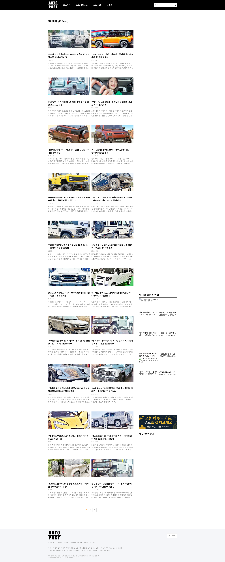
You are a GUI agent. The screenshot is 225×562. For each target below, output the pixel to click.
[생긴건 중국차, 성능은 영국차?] (112, 478)
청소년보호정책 (82, 542)
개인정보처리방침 (70, 542)
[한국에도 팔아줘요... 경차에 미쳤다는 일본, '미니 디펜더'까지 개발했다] (112, 287)
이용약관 (59, 542)
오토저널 (97, 5)
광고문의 (172, 535)
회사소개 (51, 542)
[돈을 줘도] (69, 96)
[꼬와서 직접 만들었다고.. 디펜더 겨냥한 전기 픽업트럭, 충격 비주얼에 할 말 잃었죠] (69, 192)
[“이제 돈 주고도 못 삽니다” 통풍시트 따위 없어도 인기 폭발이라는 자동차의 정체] (69, 382)
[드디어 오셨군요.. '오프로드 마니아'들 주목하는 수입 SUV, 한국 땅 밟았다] (69, 239)
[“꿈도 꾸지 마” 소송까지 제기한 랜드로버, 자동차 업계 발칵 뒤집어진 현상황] (112, 335)
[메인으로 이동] (53, 8)
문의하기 (93, 542)
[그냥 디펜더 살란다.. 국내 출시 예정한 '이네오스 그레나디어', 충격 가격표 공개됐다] (112, 192)
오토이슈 (66, 5)
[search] (175, 5)
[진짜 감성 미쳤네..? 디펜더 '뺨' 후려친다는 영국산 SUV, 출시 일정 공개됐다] (69, 287)
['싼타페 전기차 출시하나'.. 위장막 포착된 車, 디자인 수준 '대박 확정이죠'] (69, 48)
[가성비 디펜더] (112, 48)
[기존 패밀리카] (69, 144)
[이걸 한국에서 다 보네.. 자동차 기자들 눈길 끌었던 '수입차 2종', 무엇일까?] (112, 239)
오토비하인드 (82, 5)
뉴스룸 (109, 5)
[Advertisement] (158, 396)
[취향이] (112, 96)
